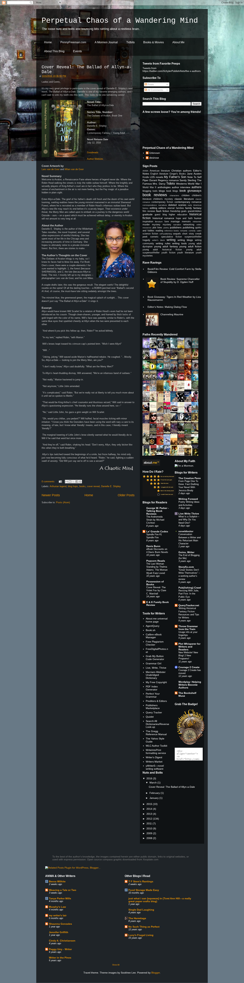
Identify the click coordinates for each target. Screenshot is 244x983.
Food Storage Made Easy (143, 890)
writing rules (163, 243)
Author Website (95, 159)
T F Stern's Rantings (140, 881)
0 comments (48, 481)
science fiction (150, 233)
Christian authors (181, 170)
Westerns (181, 183)
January (154, 797)
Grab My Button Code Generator (155, 658)
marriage (175, 221)
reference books (171, 231)
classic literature (184, 198)
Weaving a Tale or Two (62, 890)
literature (159, 221)
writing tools (179, 243)
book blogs (172, 191)
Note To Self (194, 177)
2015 (149, 804)
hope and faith (184, 218)
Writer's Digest (154, 757)
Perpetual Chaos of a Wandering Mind (120, 20)
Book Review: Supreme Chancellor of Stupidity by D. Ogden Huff (180, 280)
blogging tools (150, 191)
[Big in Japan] (188, 388)
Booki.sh (150, 630)
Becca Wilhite (57, 881)
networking (188, 224)
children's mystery (163, 199)
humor (197, 218)
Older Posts (126, 495)
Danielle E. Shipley (111, 486)
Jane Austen (194, 173)
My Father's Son (175, 177)
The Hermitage (137, 918)
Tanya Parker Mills (60, 898)
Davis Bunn (153, 546)
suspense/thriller (193, 237)
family (188, 208)
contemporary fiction (162, 202)
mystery (167, 224)
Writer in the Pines (60, 957)
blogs (162, 190)
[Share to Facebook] (77, 481)
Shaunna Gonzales (60, 923)
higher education (178, 214)
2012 (149, 818)
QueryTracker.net (188, 605)
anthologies (164, 187)
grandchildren (194, 211)
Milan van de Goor (74, 169)
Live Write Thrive (188, 513)
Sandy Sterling (188, 180)
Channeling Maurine (171, 314)
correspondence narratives (155, 205)
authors (196, 187)
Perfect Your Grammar (153, 695)
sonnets (154, 237)
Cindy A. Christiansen (62, 940)
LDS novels (156, 177)
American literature (160, 171)
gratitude (148, 214)
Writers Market (154, 761)
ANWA (145, 171)
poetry (166, 228)
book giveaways (191, 190)
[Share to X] (73, 481)
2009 (149, 833)
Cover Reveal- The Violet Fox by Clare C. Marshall (156, 590)
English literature (159, 174)
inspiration (148, 221)
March (153, 782)
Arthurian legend (58, 486)
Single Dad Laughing (141, 909)
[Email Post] (60, 481)
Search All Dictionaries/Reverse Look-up (157, 724)
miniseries (197, 221)
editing (153, 208)
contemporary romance (188, 201)
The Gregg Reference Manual (156, 733)
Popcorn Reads (155, 560)
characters (174, 195)
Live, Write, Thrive (156, 667)
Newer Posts (51, 495)
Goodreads (92, 152)
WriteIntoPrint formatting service (156, 751)
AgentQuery (152, 625)
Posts (150, 84)
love (167, 221)
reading (159, 230)
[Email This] (66, 481)
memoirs (186, 221)
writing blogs (185, 240)
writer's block (158, 240)
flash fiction (162, 211)
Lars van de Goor (50, 169)
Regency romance (168, 180)
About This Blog (54, 51)
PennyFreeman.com (73, 42)
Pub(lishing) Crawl (189, 587)
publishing (188, 227)
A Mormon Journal (106, 42)
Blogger (155, 972)
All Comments (155, 90)
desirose (154, 157)
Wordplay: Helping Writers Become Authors (189, 684)
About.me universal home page (157, 620)
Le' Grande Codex (157, 531)
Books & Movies (153, 42)
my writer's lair (57, 915)
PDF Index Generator (152, 688)
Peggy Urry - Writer (60, 949)
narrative (177, 225)
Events (77, 51)
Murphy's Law (57, 906)
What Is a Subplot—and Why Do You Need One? (188, 519)
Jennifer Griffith (58, 932)
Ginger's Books (178, 174)
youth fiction (168, 252)
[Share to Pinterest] (80, 481)
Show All (115, 965)
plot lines (157, 227)
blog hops (73, 486)
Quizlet (150, 716)
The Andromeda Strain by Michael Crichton (155, 519)
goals (184, 211)
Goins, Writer (186, 552)
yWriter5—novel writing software (155, 767)
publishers (175, 227)
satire (199, 231)
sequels (177, 233)
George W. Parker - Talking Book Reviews (157, 511)
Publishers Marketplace (153, 707)
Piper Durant (150, 180)
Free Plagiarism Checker (155, 643)
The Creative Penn (189, 478)
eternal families (176, 208)
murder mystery (151, 224)
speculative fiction (171, 237)
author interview (181, 187)
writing (171, 240)
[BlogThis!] (70, 481)
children (185, 195)
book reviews (155, 195)
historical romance (163, 218)
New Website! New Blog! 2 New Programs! (188, 655)
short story (188, 233)
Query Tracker (154, 712)
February (155, 792)
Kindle (146, 177)
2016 (149, 778)
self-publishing (166, 234)
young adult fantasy (166, 246)
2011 (149, 823)
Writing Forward (188, 498)
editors (162, 208)
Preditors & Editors (156, 701)
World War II (149, 187)
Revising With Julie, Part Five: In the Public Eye (188, 593)
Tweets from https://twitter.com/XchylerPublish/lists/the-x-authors (172, 69)
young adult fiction (190, 246)
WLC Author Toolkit (156, 745)
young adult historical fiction (162, 249)
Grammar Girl (153, 663)
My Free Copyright (156, 682)
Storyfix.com (186, 566)
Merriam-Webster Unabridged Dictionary (156, 675)
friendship (175, 211)
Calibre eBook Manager (154, 636)
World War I (194, 183)
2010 (149, 828)
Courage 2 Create (189, 667)
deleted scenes (177, 205)
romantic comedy (188, 231)
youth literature (185, 252)
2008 (149, 838)
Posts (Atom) (63, 502)
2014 (149, 808)
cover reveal (93, 486)
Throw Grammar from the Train (188, 628)
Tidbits (130, 42)
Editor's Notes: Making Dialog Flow (167, 306)
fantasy (197, 208)
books (82, 486)
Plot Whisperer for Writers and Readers (189, 646)
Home (48, 42)
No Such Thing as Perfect (144, 926)
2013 (149, 813)
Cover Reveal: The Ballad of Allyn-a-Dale (172, 786)
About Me (178, 42)
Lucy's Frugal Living (140, 935)
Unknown (154, 152)
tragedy (146, 240)
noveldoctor (185, 531)
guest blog (161, 214)
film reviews (149, 211)
